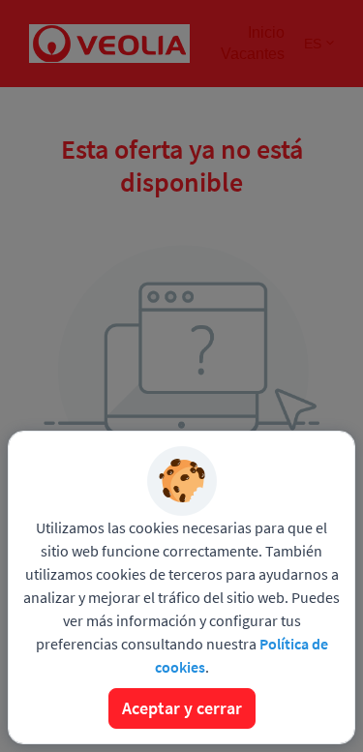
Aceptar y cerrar (182, 708)
